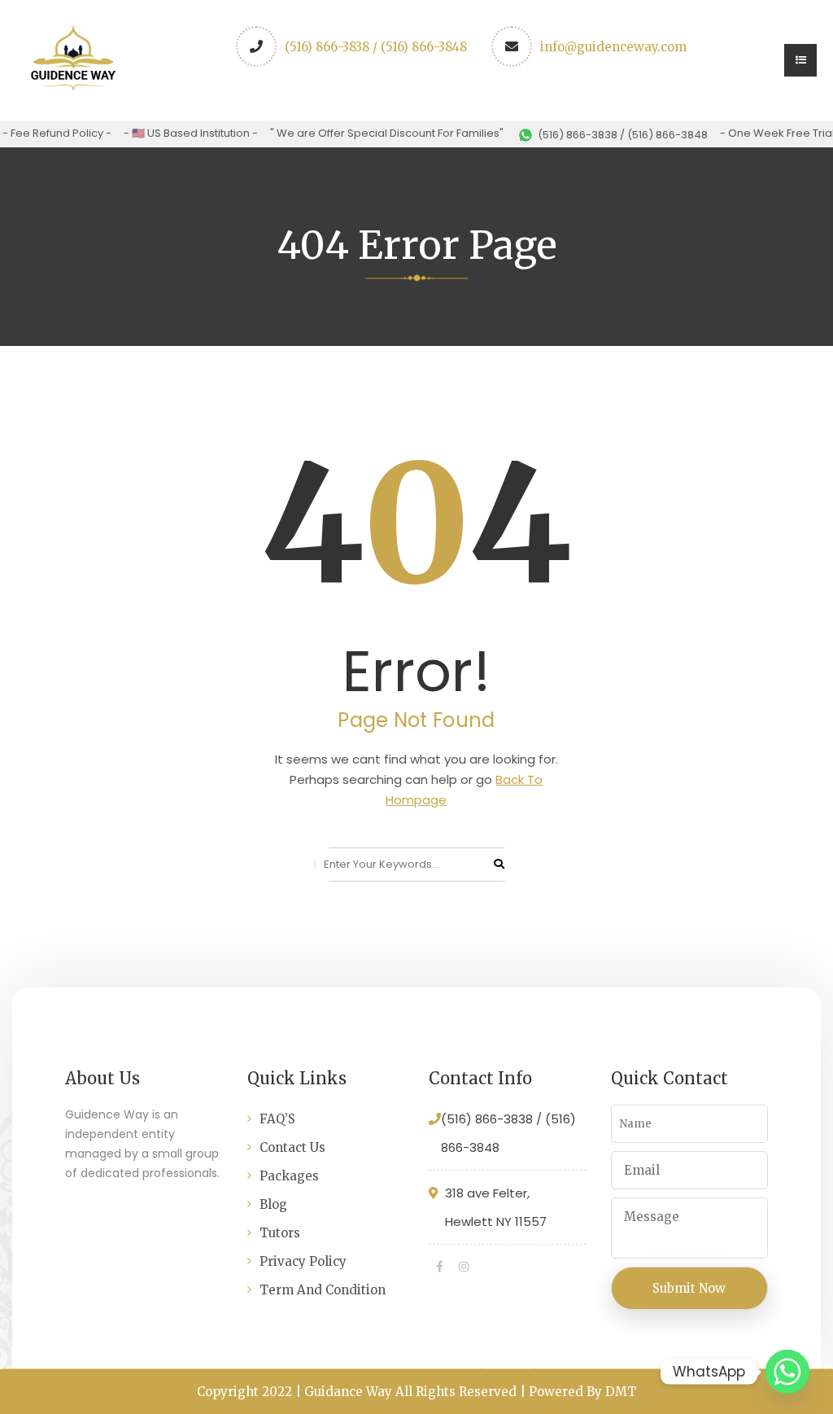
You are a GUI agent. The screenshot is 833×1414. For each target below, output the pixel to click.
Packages (289, 1176)
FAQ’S (277, 1119)
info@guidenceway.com (613, 47)
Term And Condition (322, 1290)
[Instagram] (464, 1266)
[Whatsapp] (787, 1372)
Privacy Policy (303, 1261)
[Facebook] (440, 1266)
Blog (273, 1204)
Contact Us (292, 1147)
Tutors (279, 1233)
